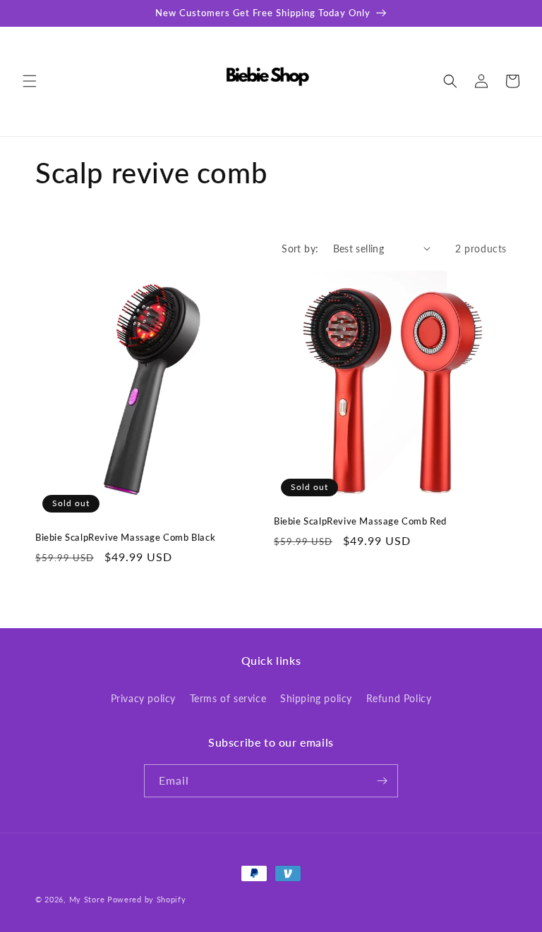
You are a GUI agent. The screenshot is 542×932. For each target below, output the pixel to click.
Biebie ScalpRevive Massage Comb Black (125, 537)
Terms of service (228, 698)
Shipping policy (316, 698)
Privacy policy (143, 698)
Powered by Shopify (146, 899)
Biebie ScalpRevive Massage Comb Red (360, 521)
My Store (87, 899)
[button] (29, 81)
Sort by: (300, 249)
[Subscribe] (381, 780)
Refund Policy (399, 698)
